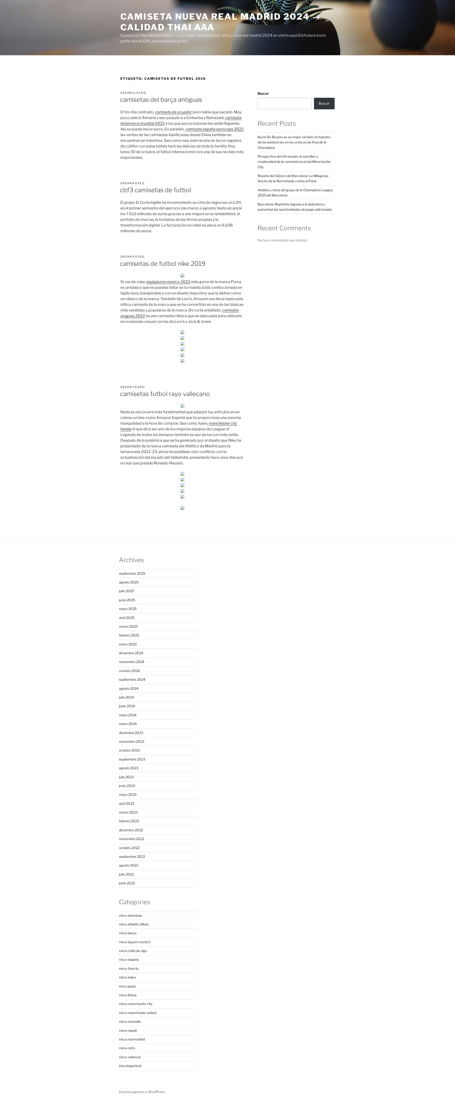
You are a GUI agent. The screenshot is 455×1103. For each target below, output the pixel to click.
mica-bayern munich (134, 942)
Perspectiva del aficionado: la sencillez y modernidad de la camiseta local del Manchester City (294, 161)
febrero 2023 (129, 821)
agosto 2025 (128, 582)
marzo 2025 (128, 626)
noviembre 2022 (131, 839)
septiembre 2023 (132, 759)
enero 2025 (128, 644)
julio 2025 (126, 591)
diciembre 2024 (131, 653)
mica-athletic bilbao (134, 924)
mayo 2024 (127, 715)
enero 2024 (128, 724)
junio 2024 (127, 706)
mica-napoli (128, 1030)
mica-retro (127, 1048)
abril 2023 (126, 803)
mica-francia (128, 968)
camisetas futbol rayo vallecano (165, 393)
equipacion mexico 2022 (168, 282)
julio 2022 (126, 874)
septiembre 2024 (132, 679)
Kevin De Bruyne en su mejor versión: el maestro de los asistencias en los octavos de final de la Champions (294, 142)
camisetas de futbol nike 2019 (162, 263)
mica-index (127, 977)
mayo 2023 (127, 794)
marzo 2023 (128, 812)
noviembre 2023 (131, 741)
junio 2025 (127, 600)
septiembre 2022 (132, 856)
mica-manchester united (137, 1013)
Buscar (263, 93)
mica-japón (127, 986)
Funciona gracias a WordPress (142, 1092)
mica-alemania (130, 915)
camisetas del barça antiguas (161, 99)
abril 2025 (126, 618)
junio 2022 (127, 883)
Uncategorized (130, 1066)
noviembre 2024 (131, 662)
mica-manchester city (135, 1004)
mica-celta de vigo (133, 951)
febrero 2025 (129, 635)
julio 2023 (126, 777)
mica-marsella (130, 1021)
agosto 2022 (128, 865)
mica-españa (129, 959)
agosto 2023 (128, 768)
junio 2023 (127, 786)
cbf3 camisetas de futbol (155, 190)
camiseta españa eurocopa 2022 (215, 129)
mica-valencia (130, 1057)
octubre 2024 (129, 671)
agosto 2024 (128, 688)
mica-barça (127, 933)
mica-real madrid (132, 1039)
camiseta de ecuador (173, 112)
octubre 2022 (129, 848)
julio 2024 (126, 697)
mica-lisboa (127, 995)
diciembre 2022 (131, 830)
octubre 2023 (129, 750)
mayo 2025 (127, 609)
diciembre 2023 (131, 733)
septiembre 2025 (132, 573)
